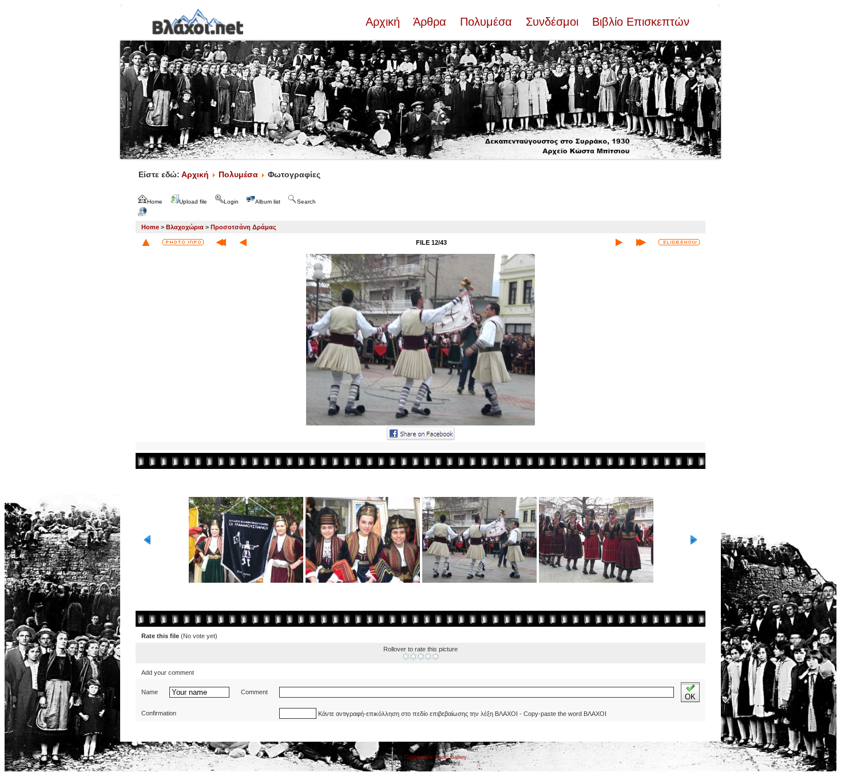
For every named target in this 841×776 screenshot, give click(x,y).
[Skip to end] (641, 242)
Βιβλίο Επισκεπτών (639, 21)
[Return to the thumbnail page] (146, 242)
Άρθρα (430, 21)
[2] (413, 656)
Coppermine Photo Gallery (435, 757)
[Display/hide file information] (183, 242)
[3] (421, 656)
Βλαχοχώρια (185, 227)
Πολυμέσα (486, 21)
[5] (435, 656)
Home (150, 227)
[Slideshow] (679, 242)
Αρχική (384, 21)
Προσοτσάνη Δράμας (243, 227)
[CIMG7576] (420, 424)
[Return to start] (221, 242)
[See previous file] (243, 242)
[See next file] (619, 242)
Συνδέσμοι (552, 21)
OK (690, 697)
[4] (428, 656)
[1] (406, 656)
